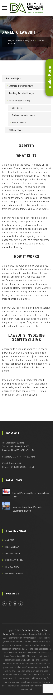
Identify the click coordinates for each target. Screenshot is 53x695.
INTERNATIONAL (12, 567)
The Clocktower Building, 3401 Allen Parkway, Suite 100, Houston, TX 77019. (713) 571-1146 (18, 446)
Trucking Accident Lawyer (22, 93)
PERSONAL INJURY (13, 553)
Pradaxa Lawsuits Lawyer (23, 115)
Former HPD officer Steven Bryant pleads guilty (31, 495)
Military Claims (16, 130)
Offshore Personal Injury (21, 85)
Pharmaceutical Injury (19, 100)
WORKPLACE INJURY (14, 560)
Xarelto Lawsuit (19, 122)
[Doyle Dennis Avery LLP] (26, 8)
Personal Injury (13, 78)
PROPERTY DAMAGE (14, 573)
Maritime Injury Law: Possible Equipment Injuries (27, 509)
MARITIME (9, 540)
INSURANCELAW (12, 547)
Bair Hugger (17, 108)
